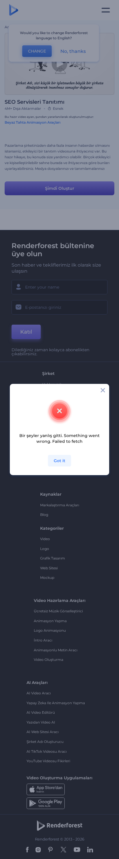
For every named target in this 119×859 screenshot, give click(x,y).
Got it (59, 460)
